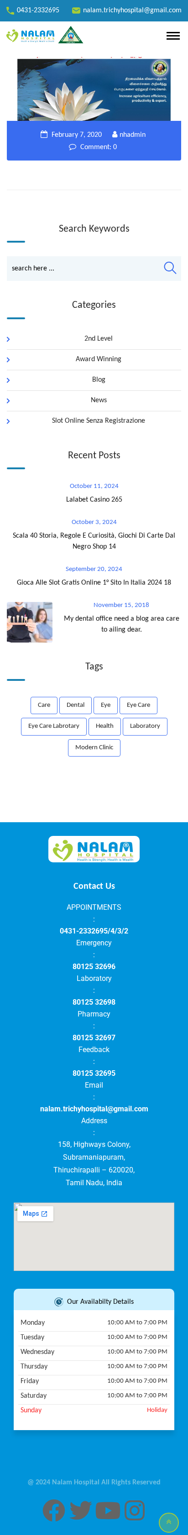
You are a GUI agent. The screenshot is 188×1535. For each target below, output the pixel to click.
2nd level (98, 338)
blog (98, 380)
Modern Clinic (94, 747)
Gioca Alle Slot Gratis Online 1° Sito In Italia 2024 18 (94, 582)
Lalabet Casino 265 (94, 499)
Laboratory (145, 726)
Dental (75, 705)
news (99, 400)
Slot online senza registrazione (98, 421)
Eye (105, 705)
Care (44, 705)
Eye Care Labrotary (53, 726)
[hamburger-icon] (173, 35)
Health (105, 726)
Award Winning (98, 359)
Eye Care (138, 705)
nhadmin (133, 135)
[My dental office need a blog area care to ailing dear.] (34, 622)
